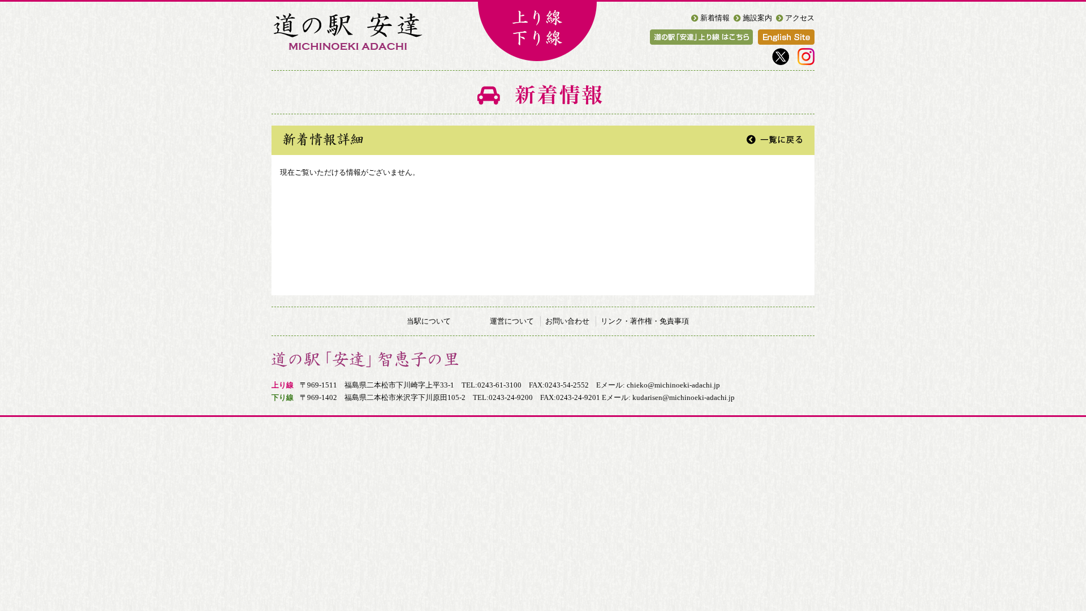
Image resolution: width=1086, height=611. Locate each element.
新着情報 (715, 18)
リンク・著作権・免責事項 (645, 321)
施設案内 (757, 18)
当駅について (429, 321)
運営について (512, 321)
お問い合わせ (567, 321)
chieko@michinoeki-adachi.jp (673, 385)
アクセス (800, 18)
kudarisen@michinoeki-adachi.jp (683, 397)
